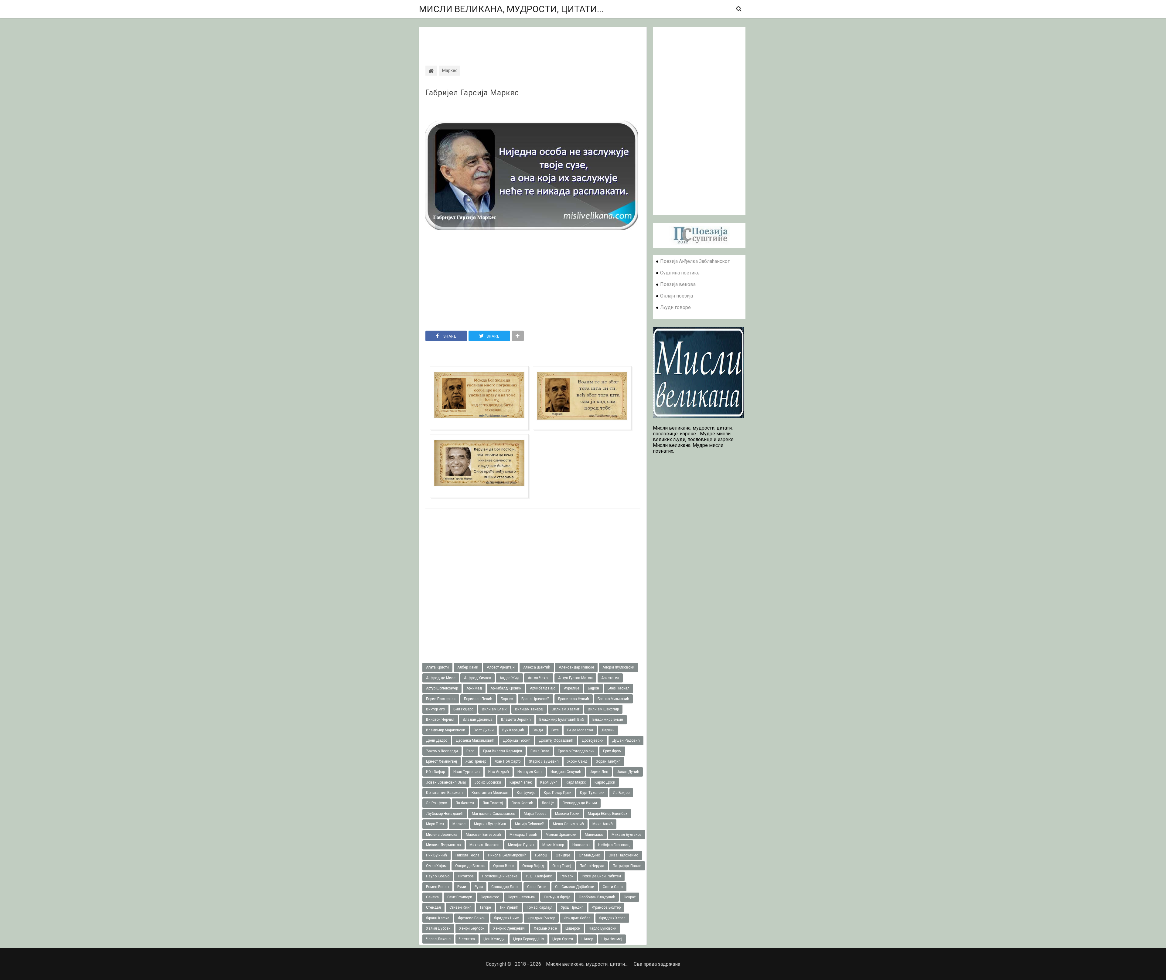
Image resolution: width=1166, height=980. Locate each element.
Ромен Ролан (437, 887)
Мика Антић (602, 824)
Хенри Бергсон (472, 928)
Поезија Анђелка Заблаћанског (695, 261)
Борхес (507, 699)
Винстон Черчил (440, 719)
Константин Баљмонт (444, 793)
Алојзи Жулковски (618, 667)
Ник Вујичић (436, 855)
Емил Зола (539, 751)
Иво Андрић (498, 772)
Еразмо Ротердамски (576, 751)
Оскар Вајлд (533, 866)
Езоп (470, 751)
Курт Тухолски (592, 793)
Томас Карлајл (539, 907)
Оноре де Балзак (470, 866)
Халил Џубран (438, 928)
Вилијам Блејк (494, 709)
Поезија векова (678, 284)
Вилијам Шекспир (603, 709)
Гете (555, 730)
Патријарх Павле (627, 866)
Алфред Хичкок (477, 678)
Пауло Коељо (437, 876)
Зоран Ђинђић (608, 761)
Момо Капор (553, 845)
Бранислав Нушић (573, 699)
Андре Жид (509, 678)
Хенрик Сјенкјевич (509, 928)
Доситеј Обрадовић (556, 740)
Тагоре (485, 907)
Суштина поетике (680, 273)
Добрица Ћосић (516, 740)
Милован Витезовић (483, 834)
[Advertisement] (532, 41)
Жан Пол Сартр (507, 761)
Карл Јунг (548, 782)
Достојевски (593, 740)
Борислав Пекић (478, 699)
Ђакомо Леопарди (442, 751)
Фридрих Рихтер (541, 918)
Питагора (466, 876)
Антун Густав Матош (575, 678)
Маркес (458, 824)
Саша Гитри (537, 887)
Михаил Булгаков (627, 834)
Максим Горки (567, 814)
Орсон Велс (503, 866)
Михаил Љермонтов (443, 845)
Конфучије (526, 793)
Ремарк (567, 876)
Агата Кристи (437, 667)
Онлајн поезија (676, 296)
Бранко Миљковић (613, 699)
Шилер (587, 939)
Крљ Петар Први (557, 793)
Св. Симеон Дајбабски (574, 887)
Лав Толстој (492, 803)
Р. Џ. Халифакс (539, 876)
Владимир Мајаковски (445, 730)
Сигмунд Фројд (557, 897)
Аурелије (571, 688)
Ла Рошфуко (436, 803)
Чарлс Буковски (602, 928)
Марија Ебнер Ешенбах (607, 814)
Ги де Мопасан (580, 730)
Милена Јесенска (441, 834)
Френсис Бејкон (472, 918)
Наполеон (581, 845)
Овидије (563, 855)
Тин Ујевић (508, 907)
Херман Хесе (545, 928)
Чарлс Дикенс (438, 939)
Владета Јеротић (516, 719)
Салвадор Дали (505, 887)
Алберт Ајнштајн (501, 667)
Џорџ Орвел (562, 939)
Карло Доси (605, 782)
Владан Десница (478, 719)
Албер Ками (467, 667)
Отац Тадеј (561, 866)
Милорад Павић (523, 834)
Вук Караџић (513, 730)
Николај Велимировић (507, 855)
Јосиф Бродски (487, 782)
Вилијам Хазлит (565, 709)
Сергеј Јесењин (521, 897)
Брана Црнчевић (535, 699)
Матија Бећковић (529, 824)
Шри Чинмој (612, 939)
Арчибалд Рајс (542, 688)
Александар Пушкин (576, 667)
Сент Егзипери (459, 897)
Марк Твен (435, 824)
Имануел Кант (529, 772)
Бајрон (593, 688)
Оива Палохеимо (623, 855)
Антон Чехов (539, 678)
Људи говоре (675, 307)
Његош (541, 855)
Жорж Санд (577, 761)
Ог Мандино (589, 855)
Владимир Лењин (607, 719)
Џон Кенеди (494, 939)
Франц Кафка (437, 918)
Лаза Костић (522, 803)
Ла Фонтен (464, 803)
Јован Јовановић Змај (446, 782)
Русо (479, 887)
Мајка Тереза (535, 814)
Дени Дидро (436, 740)
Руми (461, 887)
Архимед (474, 688)
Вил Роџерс (463, 709)
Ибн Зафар (435, 772)
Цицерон (572, 928)
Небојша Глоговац (613, 845)
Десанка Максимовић (475, 740)
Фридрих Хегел (612, 918)
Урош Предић (572, 907)
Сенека (432, 897)
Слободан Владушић (597, 897)
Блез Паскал (618, 688)
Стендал (433, 907)
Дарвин (608, 730)
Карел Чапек (521, 782)
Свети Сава (613, 887)
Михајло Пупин (521, 845)
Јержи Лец (599, 772)
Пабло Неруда (592, 866)
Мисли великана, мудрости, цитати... (511, 9)
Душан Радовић (626, 740)
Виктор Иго (435, 709)
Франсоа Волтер (606, 907)
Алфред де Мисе (440, 678)
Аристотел (610, 678)
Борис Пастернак (440, 699)
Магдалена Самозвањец (493, 814)
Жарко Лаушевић (544, 761)
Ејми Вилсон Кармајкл (502, 751)
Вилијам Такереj (529, 709)
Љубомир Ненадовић (444, 814)
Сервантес (490, 897)
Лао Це (548, 803)
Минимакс (594, 834)
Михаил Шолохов (484, 845)
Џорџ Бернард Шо (528, 939)
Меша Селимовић (568, 824)
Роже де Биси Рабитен (601, 876)
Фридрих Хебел (577, 918)
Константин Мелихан (490, 793)
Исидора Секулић (566, 772)
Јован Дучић (628, 772)
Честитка (467, 939)
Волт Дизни (484, 730)
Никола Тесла (467, 855)
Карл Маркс (576, 782)
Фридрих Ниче (506, 918)
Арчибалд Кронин (505, 688)
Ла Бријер (621, 793)
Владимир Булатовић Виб (561, 719)
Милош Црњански (561, 834)
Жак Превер (475, 761)
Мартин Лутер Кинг (490, 824)
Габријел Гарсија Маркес (472, 93)
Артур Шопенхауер (442, 688)
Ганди (538, 730)
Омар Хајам (436, 866)
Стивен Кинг (460, 907)
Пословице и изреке (499, 876)
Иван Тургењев (466, 772)
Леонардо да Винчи (579, 803)
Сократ (630, 897)
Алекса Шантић (536, 667)
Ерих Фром (612, 751)
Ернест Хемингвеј (441, 761)
